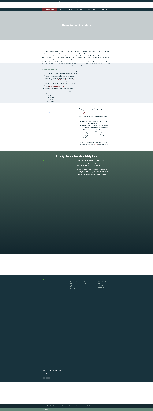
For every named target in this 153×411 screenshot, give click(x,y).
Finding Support (91, 9)
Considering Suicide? (49, 9)
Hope (60, 9)
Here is (96, 144)
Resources (92, 5)
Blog (105, 5)
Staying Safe (69, 9)
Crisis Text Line (96, 1)
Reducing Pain (80, 9)
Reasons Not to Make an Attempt (56, 86)
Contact (85, 285)
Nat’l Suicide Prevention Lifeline (82, 1)
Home (85, 281)
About (99, 5)
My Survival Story (104, 9)
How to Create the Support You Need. (66, 80)
